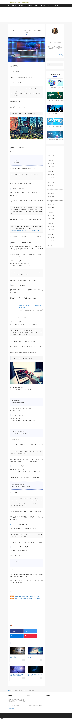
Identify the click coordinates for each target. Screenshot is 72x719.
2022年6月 (50, 166)
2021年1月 (50, 212)
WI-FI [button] (37, 5)
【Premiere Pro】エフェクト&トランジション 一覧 (34, 707)
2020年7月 (50, 229)
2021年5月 (50, 201)
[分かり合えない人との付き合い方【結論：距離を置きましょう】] (17, 650)
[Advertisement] (36, 14)
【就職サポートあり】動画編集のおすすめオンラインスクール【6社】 (27, 598)
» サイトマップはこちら (11, 709)
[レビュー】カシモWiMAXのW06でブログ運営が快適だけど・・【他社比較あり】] (55, 134)
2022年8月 (50, 160)
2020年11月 (50, 218)
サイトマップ (61, 55)
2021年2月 (50, 210)
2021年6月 (50, 199)
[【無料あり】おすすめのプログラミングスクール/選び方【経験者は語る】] (55, 108)
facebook (14, 631)
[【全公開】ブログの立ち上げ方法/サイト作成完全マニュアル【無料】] (55, 121)
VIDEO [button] (43, 5)
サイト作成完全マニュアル (31, 702)
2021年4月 (50, 204)
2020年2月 (50, 242)
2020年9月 (50, 223)
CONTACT (56, 5)
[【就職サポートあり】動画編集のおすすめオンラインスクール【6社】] (55, 95)
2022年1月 (50, 179)
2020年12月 (50, 215)
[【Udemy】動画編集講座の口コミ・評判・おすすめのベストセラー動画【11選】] (55, 82)
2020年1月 (50, 245)
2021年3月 (50, 207)
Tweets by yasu (48, 700)
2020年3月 (50, 240)
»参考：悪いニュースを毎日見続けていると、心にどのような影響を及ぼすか (25, 230)
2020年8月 (50, 226)
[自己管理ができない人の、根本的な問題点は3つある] (35, 650)
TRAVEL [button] (22, 5)
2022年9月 (50, 158)
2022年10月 (50, 155)
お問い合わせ (61, 54)
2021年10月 (50, 188)
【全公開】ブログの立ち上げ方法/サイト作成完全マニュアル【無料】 (27, 596)
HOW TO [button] (14, 5)
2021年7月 (50, 196)
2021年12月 (50, 182)
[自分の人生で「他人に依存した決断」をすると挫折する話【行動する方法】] (17, 669)
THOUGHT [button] (29, 5)
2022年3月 (50, 174)
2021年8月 (50, 193)
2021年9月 (50, 190)
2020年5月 (50, 234)
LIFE (26, 34)
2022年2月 (50, 177)
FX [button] (49, 5)
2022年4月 (50, 171)
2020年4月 (50, 237)
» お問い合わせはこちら (11, 708)
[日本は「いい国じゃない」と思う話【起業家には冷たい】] (35, 669)
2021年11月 (50, 185)
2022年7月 (50, 163)
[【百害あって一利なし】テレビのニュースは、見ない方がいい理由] (26, 49)
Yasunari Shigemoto (34, 715)
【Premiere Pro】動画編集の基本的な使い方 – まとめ (35, 705)
